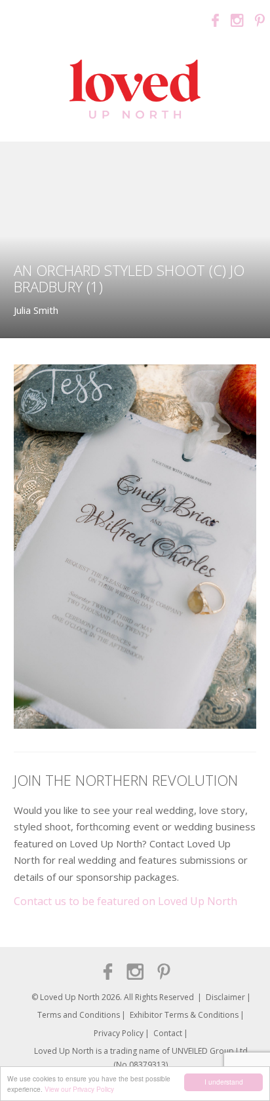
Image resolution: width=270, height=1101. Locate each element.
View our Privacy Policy (79, 1089)
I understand (223, 1082)
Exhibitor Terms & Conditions (184, 1014)
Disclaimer (225, 997)
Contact (167, 1033)
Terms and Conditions (78, 1014)
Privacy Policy (119, 1033)
